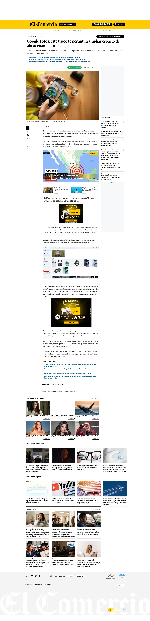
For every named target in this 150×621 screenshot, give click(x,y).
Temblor (80, 31)
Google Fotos (61, 384)
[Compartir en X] (27, 139)
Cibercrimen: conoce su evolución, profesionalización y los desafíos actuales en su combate (70, 370)
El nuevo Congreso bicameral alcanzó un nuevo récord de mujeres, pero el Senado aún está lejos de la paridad (110, 176)
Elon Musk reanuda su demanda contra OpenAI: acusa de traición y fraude (67, 373)
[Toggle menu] (26, 24)
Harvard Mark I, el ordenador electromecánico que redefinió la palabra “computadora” (56, 57)
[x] (36, 576)
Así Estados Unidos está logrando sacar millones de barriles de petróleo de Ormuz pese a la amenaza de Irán (110, 142)
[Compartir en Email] (27, 143)
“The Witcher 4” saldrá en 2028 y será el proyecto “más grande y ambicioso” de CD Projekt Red (62, 468)
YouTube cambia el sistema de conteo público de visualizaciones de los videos (63, 501)
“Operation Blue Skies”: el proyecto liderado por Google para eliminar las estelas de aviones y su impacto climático (115, 501)
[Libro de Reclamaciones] (121, 576)
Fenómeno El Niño (52, 31)
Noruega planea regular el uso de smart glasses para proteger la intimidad (88, 468)
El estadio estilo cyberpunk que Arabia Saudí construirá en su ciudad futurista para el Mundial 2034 (60, 61)
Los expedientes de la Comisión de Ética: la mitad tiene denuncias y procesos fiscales (111, 133)
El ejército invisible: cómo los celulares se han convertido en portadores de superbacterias (57, 59)
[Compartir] (27, 128)
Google (53, 384)
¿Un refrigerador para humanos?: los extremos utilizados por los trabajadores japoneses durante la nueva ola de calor (37, 468)
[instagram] (40, 576)
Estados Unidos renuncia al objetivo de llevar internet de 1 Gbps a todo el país (87, 501)
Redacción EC (48, 127)
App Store (70, 576)
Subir (120, 585)
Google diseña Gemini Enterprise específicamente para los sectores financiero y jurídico (37, 501)
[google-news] (51, 576)
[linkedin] (47, 576)
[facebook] (32, 576)
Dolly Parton (87, 31)
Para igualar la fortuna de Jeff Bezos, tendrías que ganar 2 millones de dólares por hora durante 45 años (70, 377)
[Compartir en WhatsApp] (27, 131)
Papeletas (94, 31)
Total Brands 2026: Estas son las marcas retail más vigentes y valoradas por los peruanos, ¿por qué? (110, 166)
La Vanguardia (58, 240)
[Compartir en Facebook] (27, 135)
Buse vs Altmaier (63, 31)
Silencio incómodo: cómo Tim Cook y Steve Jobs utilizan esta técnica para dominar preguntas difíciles (70, 365)
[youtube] (43, 576)
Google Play (80, 576)
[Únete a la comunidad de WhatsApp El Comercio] (74, 67)
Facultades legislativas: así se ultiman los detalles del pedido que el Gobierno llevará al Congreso (110, 124)
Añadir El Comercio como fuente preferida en (110, 36)
